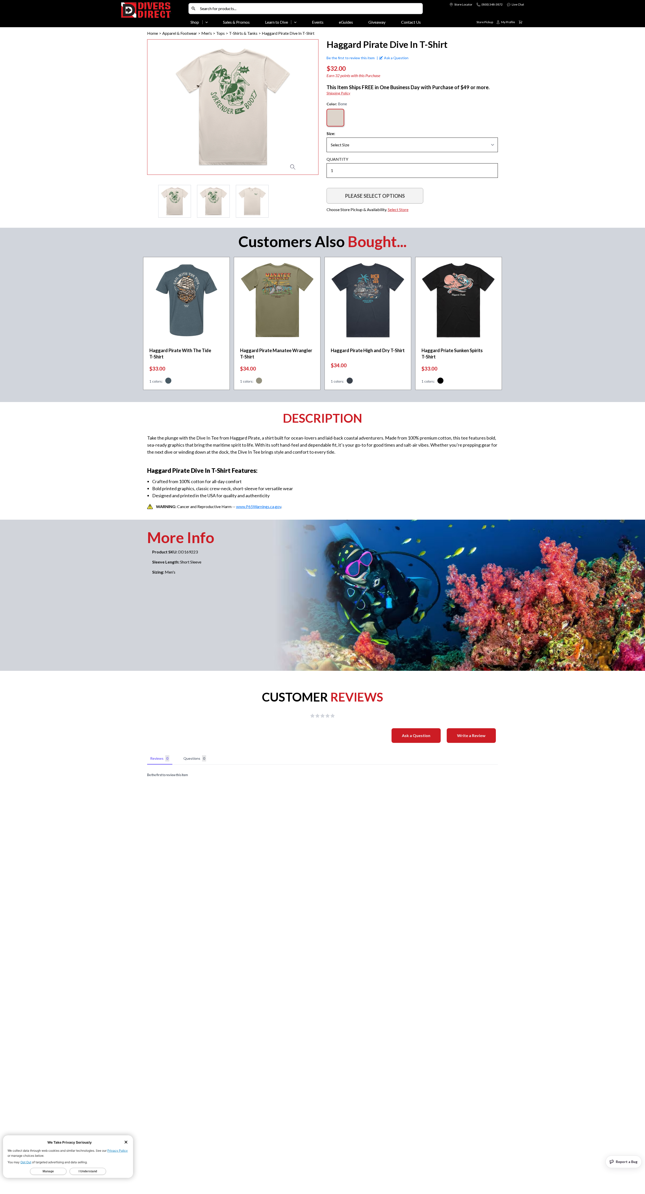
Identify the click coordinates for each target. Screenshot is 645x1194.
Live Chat (518, 4)
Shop (194, 22)
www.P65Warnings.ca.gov (258, 506)
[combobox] (310, 9)
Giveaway (376, 22)
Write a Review (471, 735)
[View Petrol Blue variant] (349, 381)
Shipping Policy (338, 93)
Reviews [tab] (159, 758)
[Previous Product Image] (165, 107)
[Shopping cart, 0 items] (520, 22)
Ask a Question (416, 735)
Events (318, 22)
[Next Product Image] (300, 107)
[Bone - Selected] (335, 117)
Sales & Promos (236, 22)
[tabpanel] (322, 775)
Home (152, 33)
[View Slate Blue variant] (168, 381)
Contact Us (411, 22)
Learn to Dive (276, 22)
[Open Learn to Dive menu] (295, 22)
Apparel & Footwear (179, 33)
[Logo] (153, 14)
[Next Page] (314, 201)
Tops (220, 33)
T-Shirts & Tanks (243, 33)
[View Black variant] (440, 381)
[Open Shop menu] (207, 22)
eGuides (346, 22)
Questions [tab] (194, 758)
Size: (331, 133)
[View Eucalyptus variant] (259, 381)
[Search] (193, 9)
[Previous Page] (151, 201)
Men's (206, 33)
